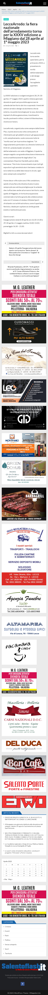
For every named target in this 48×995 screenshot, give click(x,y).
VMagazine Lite (35, 993)
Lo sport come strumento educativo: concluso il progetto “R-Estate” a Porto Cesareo (22, 852)
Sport (7, 949)
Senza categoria (10, 944)
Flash (7, 935)
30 (41, 875)
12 (18, 871)
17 (6, 873)
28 (30, 875)
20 (24, 873)
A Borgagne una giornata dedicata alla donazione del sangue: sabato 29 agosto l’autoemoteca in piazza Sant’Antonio (24, 826)
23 (41, 873)
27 (24, 875)
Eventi (6, 19)
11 (12, 871)
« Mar (5, 879)
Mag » (10, 879)
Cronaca (8, 927)
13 (24, 871)
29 (35, 875)
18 (12, 873)
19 (18, 873)
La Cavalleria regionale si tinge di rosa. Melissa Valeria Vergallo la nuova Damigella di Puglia (24, 845)
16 (41, 871)
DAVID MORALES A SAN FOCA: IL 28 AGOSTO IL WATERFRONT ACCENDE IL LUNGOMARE (23, 818)
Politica (7, 940)
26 (18, 875)
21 (30, 873)
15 (35, 871)
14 (30, 871)
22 (35, 873)
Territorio (8, 953)
